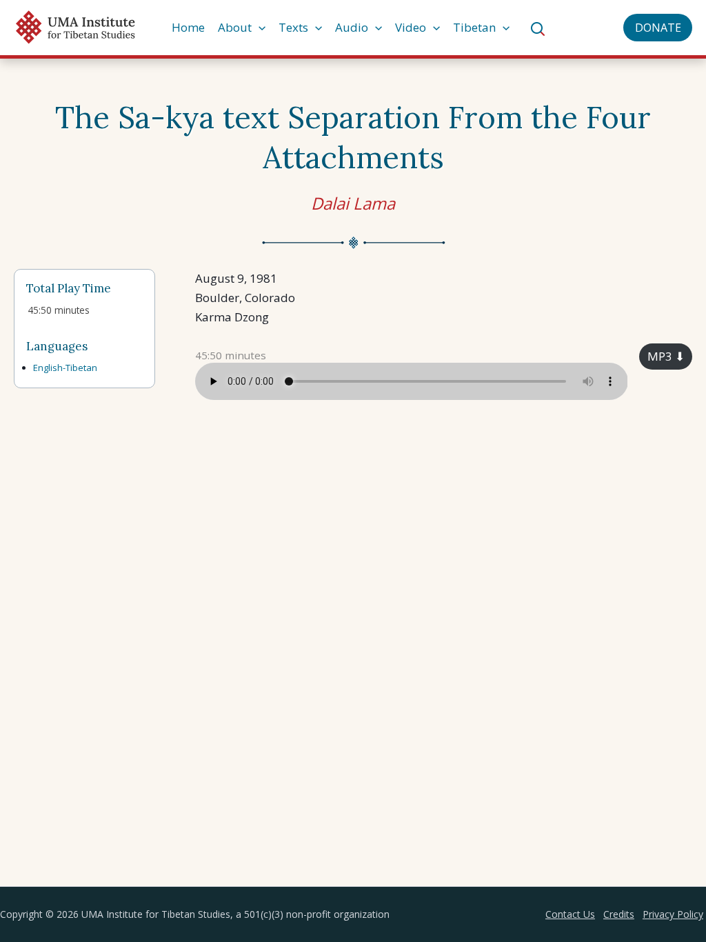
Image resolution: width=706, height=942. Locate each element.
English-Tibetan (65, 367)
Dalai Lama (353, 203)
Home (188, 27)
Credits (618, 914)
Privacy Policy (673, 914)
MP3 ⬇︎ (666, 356)
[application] (258, 27)
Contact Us (570, 914)
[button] (657, 27)
